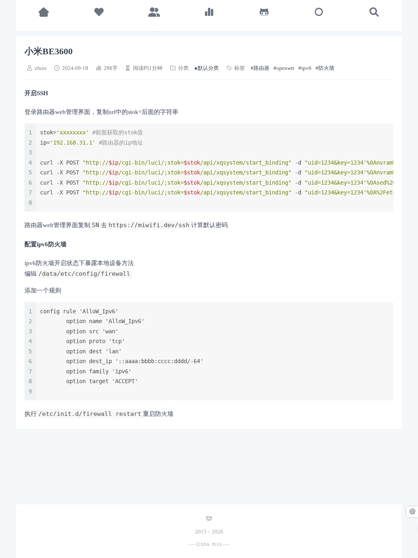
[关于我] (99, 12)
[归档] (209, 12)
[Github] (263, 12)
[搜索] (374, 12)
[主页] (43, 12)
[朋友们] (154, 12)
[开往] (319, 12)
